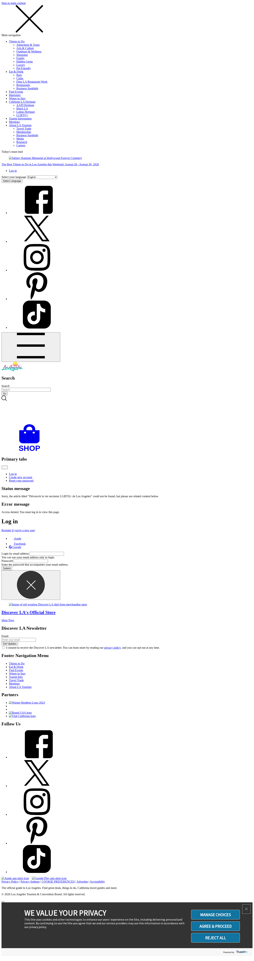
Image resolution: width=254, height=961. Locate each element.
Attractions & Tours (28, 44)
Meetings (14, 121)
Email (4, 636)
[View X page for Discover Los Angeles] (37, 241)
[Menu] (30, 347)
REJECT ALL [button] (215, 937)
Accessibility (97, 881)
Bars (19, 75)
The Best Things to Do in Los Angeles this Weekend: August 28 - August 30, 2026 (50, 164)
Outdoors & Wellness (28, 51)
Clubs (19, 78)
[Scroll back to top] (2, 901)
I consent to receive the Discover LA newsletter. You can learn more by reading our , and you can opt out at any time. (83, 647)
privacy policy (112, 647)
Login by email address (15, 553)
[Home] (12, 370)
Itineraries (14, 95)
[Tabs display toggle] (4, 467)
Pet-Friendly (23, 68)
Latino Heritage (25, 111)
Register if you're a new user (18, 530)
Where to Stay (17, 98)
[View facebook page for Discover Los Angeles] (37, 212)
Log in (13, 170)
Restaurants (23, 85)
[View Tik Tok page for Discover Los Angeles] (37, 327)
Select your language (13, 177)
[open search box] (127, 410)
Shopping (22, 54)
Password (7, 560)
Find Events (16, 91)
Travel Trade (23, 128)
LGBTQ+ (22, 115)
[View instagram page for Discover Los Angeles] (37, 270)
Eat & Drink (16, 71)
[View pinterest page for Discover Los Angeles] (37, 298)
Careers (20, 145)
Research (21, 142)
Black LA (22, 108)
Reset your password (21, 480)
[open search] (127, 410)
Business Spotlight (27, 88)
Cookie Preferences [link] (58, 881)
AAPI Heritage (25, 105)
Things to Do (17, 41)
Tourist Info (16, 676)
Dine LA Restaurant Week (31, 81)
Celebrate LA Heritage (22, 101)
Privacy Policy (10, 881)
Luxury (20, 64)
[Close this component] (30, 585)
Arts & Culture (25, 48)
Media (20, 138)
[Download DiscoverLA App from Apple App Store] (15, 878)
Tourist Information (20, 118)
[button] (246, 909)
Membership (23, 132)
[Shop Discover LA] (30, 451)
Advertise (82, 881)
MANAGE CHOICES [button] (215, 914)
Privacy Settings (30, 881)
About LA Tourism (20, 125)
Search (5, 386)
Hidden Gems (24, 61)
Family (20, 58)
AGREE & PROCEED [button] (216, 926)
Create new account (20, 477)
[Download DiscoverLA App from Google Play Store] (49, 878)
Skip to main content (13, 3)
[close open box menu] (29, 31)
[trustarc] (242, 952)
